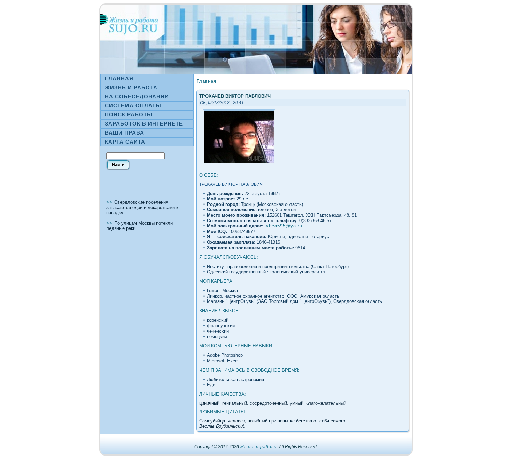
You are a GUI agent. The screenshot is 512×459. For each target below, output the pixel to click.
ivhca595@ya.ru (283, 225)
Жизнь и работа (259, 446)
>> (110, 202)
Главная (206, 81)
